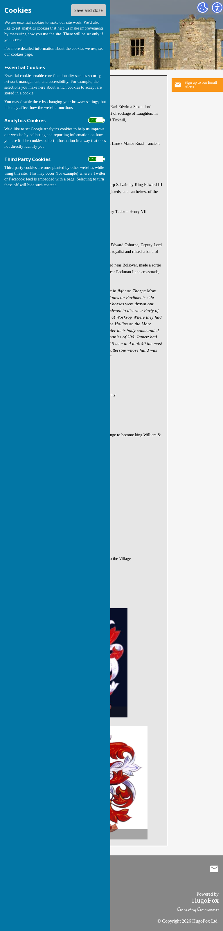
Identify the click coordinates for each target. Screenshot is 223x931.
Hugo (205, 900)
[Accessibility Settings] (217, 7)
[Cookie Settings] (202, 7)
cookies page (21, 54)
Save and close (88, 10)
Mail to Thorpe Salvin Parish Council (214, 869)
